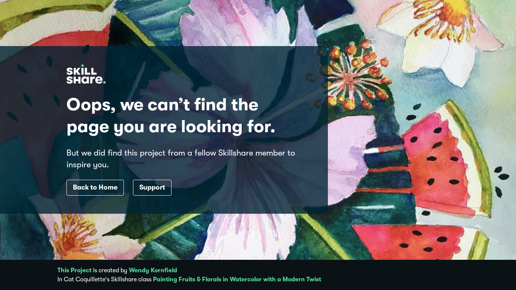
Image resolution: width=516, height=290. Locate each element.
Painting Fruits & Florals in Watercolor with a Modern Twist (237, 279)
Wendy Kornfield (153, 270)
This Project (74, 270)
